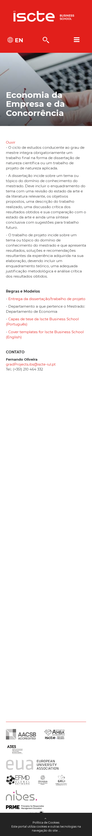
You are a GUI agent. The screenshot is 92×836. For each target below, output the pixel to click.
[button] (10, 142)
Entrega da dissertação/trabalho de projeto (46, 299)
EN (18, 40)
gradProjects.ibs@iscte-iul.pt (31, 364)
